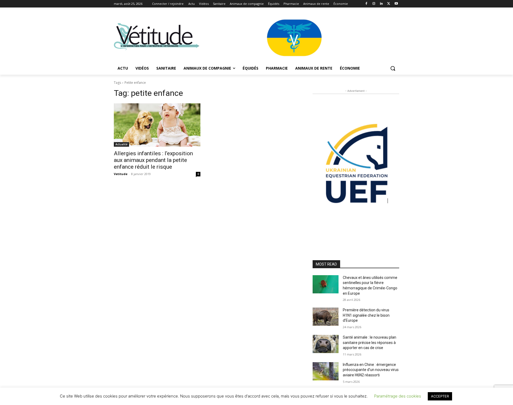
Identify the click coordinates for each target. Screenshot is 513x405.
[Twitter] (389, 4)
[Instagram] (374, 4)
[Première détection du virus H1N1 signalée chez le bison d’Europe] (326, 317)
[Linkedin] (381, 4)
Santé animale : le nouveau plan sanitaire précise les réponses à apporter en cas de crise (369, 342)
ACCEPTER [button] (440, 396)
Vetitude (120, 174)
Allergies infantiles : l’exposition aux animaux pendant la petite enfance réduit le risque (153, 160)
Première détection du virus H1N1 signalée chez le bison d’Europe (366, 315)
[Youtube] (396, 4)
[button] (392, 68)
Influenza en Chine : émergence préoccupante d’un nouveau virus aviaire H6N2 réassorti (371, 369)
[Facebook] (366, 4)
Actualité (121, 144)
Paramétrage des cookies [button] (397, 396)
